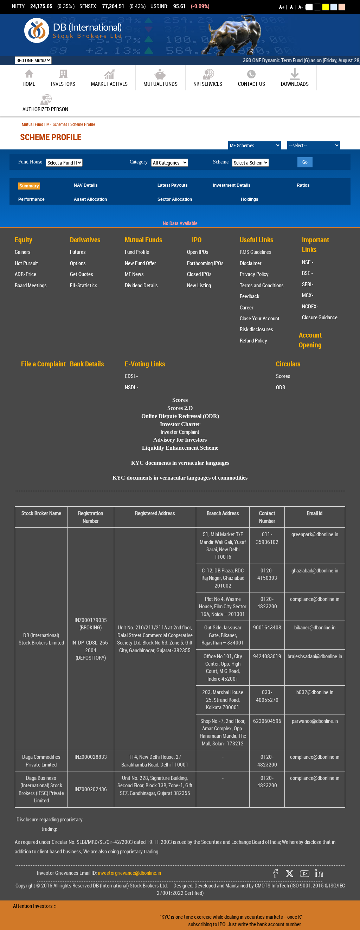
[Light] (309, 7)
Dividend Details (141, 285)
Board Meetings (31, 285)
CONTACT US (251, 83)
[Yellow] (325, 7)
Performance (31, 199)
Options (78, 263)
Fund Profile (137, 251)
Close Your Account (259, 318)
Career (246, 307)
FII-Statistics (83, 285)
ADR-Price (25, 273)
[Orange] (341, 7)
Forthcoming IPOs (205, 263)
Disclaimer (251, 263)
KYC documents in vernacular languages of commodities (180, 478)
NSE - (308, 261)
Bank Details (87, 363)
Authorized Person (45, 109)
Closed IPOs (199, 273)
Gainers (23, 251)
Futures (78, 251)
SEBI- (308, 284)
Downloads (295, 83)
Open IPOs (197, 251)
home (28, 83)
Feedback (249, 296)
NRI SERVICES (207, 83)
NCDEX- (310, 306)
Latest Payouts (173, 185)
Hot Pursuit (26, 263)
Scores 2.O (180, 408)
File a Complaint (43, 363)
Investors (63, 83)
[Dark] (317, 7)
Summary (29, 186)
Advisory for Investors (180, 440)
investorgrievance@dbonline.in (129, 872)
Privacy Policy (254, 273)
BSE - (307, 272)
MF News (134, 273)
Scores (283, 375)
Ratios (303, 185)
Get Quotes (81, 273)
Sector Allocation (175, 199)
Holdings (249, 199)
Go (305, 162)
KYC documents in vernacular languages (180, 463)
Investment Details (232, 185)
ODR (280, 387)
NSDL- (132, 387)
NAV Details (86, 185)
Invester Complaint (180, 431)
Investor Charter (180, 424)
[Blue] (333, 7)
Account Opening (310, 340)
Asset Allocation (90, 199)
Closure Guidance (320, 317)
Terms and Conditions (262, 285)
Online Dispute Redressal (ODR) (180, 416)
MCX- (308, 295)
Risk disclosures (256, 329)
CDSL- (131, 375)
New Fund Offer (140, 263)
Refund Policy (253, 340)
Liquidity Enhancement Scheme (180, 448)
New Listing (199, 285)
